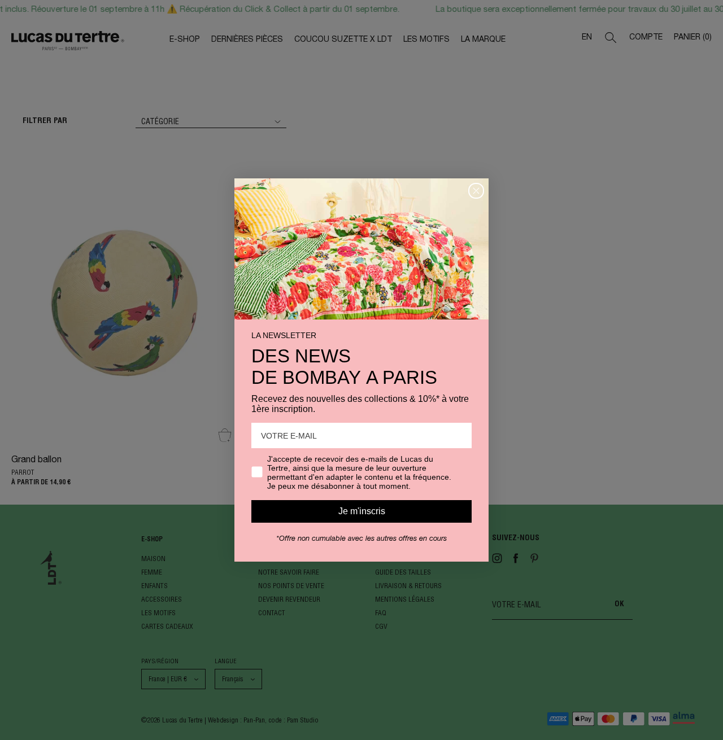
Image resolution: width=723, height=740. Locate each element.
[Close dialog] (476, 191)
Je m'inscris (361, 511)
